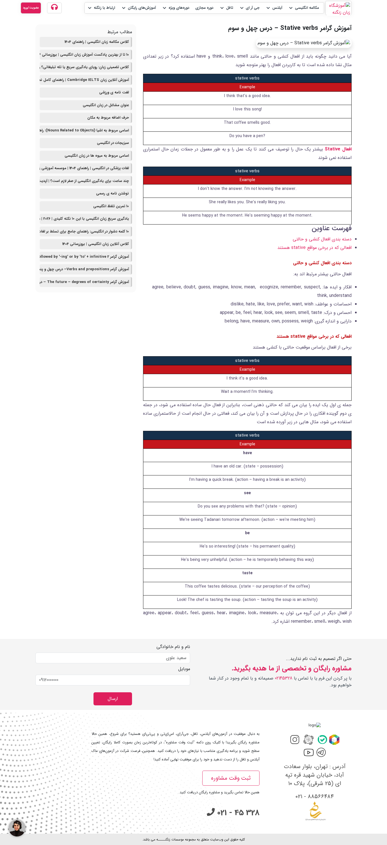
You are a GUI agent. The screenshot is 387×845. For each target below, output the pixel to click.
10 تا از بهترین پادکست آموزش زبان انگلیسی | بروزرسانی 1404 (84, 55)
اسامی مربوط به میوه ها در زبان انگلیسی (97, 156)
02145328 (283, 678)
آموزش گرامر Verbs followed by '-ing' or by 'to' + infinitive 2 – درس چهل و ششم (84, 257)
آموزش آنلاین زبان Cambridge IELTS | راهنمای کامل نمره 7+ (84, 80)
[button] (303, 8)
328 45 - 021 (237, 813)
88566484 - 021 (314, 796)
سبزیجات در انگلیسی (113, 143)
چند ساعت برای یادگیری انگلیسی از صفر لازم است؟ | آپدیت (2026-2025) (84, 181)
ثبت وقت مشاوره (231, 778)
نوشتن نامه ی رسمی (112, 193)
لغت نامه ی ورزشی (114, 92)
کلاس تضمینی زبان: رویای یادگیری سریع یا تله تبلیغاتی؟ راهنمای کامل (84, 67)
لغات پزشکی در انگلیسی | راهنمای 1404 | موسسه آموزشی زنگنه (84, 168)
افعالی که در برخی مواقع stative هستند (314, 247)
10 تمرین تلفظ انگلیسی (111, 206)
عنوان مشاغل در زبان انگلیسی (106, 105)
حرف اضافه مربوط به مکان (108, 118)
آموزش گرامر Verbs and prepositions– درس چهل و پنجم (84, 269)
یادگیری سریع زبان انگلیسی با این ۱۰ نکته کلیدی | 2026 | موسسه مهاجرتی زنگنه (84, 219)
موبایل (184, 669)
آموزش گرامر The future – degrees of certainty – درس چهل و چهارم (84, 282)
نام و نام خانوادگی (173, 646)
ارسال (113, 698)
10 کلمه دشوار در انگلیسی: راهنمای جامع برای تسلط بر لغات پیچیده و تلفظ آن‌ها (84, 231)
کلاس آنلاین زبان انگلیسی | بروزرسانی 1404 (95, 244)
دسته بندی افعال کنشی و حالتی (322, 239)
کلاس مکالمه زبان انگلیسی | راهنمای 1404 (97, 42)
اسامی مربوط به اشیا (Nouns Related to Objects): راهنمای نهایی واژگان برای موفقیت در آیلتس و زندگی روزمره (84, 130)
